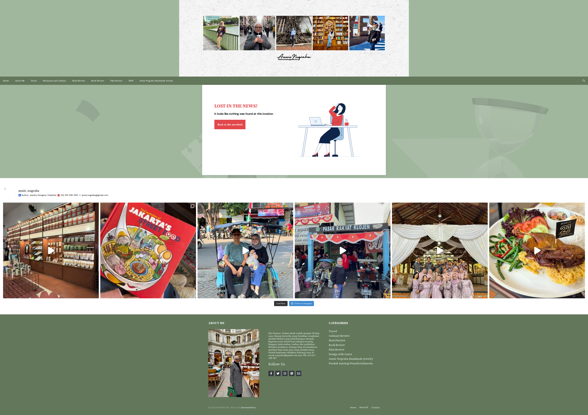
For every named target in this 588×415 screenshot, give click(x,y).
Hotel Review (78, 80)
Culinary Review (339, 336)
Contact (375, 407)
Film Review (116, 80)
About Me (20, 80)
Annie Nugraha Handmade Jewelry (156, 80)
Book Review (97, 80)
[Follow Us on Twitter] (278, 373)
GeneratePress (248, 407)
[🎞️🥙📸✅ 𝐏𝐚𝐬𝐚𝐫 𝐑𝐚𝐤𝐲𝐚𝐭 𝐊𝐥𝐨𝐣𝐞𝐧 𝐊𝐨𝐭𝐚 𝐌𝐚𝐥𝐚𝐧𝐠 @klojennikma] (342, 250)
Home (6, 80)
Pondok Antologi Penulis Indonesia (351, 363)
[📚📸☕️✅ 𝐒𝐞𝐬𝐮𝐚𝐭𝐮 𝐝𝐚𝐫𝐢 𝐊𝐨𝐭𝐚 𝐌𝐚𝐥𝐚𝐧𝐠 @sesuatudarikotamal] (51, 250)
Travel (34, 80)
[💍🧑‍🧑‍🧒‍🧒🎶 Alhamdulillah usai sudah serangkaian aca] (440, 250)
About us (363, 407)
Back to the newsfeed (229, 124)
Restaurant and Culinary (54, 80)
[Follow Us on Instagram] (285, 373)
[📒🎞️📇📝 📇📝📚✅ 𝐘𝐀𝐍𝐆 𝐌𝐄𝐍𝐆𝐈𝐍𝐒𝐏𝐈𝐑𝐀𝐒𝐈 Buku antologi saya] (148, 250)
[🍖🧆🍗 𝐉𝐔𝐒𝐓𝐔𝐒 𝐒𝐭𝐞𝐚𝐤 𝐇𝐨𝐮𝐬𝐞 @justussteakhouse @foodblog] (537, 250)
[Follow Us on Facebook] (271, 373)
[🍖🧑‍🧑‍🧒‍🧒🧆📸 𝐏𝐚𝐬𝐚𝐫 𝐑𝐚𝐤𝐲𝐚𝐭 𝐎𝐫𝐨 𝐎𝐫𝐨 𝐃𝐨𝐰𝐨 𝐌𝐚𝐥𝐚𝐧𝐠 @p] (245, 250)
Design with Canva (340, 354)
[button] (584, 81)
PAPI (131, 80)
